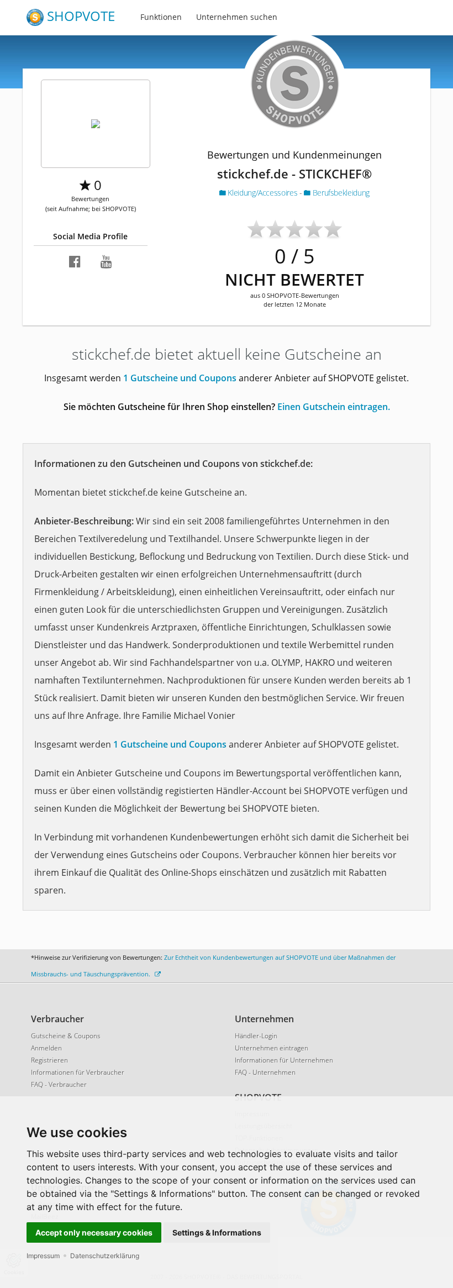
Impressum (43, 1256)
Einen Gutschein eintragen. (333, 407)
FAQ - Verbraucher (59, 1084)
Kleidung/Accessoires (262, 192)
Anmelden (46, 1048)
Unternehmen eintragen (271, 1048)
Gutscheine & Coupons (66, 1035)
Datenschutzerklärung (104, 1256)
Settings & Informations (216, 1232)
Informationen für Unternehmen (284, 1060)
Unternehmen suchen (236, 17)
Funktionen (161, 17)
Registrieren (49, 1060)
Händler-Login (256, 1035)
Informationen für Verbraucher (77, 1072)
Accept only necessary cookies (93, 1232)
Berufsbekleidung (340, 192)
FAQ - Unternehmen (265, 1072)
